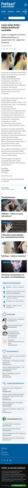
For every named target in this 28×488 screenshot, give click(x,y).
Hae (5, 18)
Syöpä (18, 12)
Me (2, 450)
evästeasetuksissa (19, 481)
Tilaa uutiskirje (5, 454)
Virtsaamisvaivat (7, 262)
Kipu (4, 243)
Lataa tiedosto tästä (7, 189)
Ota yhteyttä (4, 452)
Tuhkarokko (6, 222)
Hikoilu (4, 201)
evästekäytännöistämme (14, 477)
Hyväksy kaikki (18, 485)
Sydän (3, 12)
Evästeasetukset (6, 485)
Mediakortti (4, 448)
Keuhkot (11, 12)
